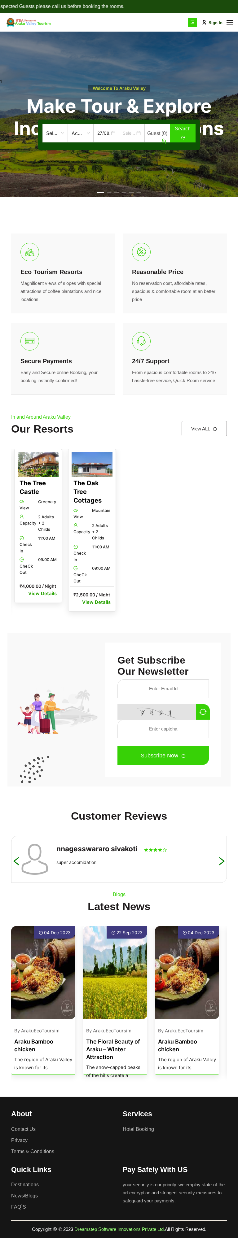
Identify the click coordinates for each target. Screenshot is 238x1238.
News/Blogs (24, 1195)
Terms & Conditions (32, 1151)
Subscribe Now (160, 755)
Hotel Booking (138, 1129)
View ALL (201, 428)
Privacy (19, 1140)
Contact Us (23, 1129)
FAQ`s (18, 1207)
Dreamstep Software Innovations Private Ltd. (119, 1229)
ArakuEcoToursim (40, 1031)
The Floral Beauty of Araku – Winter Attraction (113, 1049)
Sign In (216, 22)
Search (183, 128)
